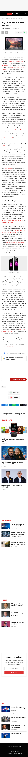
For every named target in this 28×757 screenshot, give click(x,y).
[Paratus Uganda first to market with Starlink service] (5, 526)
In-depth (6, 18)
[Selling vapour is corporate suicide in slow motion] (5, 606)
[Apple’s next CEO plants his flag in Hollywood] (14, 476)
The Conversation (7, 28)
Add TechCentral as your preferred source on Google (14, 358)
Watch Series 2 (8, 168)
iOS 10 (4, 146)
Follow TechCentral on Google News (15, 353)
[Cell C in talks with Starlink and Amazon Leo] (5, 719)
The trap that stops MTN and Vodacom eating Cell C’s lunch (18, 709)
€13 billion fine (5, 65)
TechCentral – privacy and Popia (15, 753)
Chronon (19, 748)
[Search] (26, 13)
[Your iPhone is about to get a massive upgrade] (14, 430)
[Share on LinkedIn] (6, 32)
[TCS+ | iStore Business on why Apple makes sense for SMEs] (14, 453)
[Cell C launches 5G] (5, 735)
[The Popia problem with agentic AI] (5, 624)
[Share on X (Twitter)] (2, 32)
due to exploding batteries (16, 61)
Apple (3, 386)
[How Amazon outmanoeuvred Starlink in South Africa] (5, 614)
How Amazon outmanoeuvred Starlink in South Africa (18, 614)
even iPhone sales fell (7, 222)
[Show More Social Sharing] (9, 32)
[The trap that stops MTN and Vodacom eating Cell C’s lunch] (5, 709)
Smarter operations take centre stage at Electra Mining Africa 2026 (18, 534)
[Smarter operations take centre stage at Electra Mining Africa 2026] (5, 534)
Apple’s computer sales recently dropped (12, 220)
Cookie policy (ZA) (15, 751)
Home (2, 18)
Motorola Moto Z (8, 138)
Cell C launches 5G (16, 734)
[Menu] (2, 13)
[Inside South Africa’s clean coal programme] (5, 727)
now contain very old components (15, 242)
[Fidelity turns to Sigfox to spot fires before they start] (5, 544)
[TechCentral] (14, 13)
